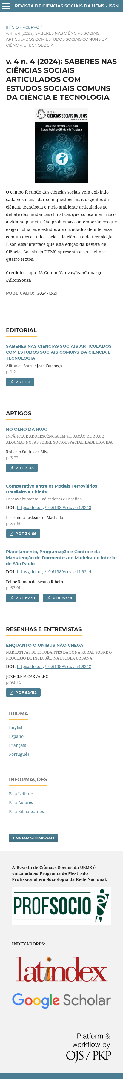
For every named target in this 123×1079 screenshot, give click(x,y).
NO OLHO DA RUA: (59, 436)
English (16, 727)
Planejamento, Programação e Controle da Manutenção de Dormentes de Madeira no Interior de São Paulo (61, 557)
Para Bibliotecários (26, 811)
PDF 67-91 (24, 597)
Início (12, 27)
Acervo (31, 27)
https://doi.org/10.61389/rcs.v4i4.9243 (54, 507)
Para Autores (21, 802)
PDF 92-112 (25, 692)
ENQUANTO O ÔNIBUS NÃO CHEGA (59, 652)
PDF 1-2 (22, 381)
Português (19, 754)
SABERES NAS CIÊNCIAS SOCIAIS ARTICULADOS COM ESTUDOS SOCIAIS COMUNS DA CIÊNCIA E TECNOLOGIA (59, 352)
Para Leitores (21, 793)
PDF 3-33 (24, 467)
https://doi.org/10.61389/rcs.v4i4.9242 (54, 666)
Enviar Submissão (33, 838)
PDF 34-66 (25, 533)
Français (17, 745)
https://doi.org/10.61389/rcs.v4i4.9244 (54, 571)
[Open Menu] (6, 6)
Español (17, 736)
